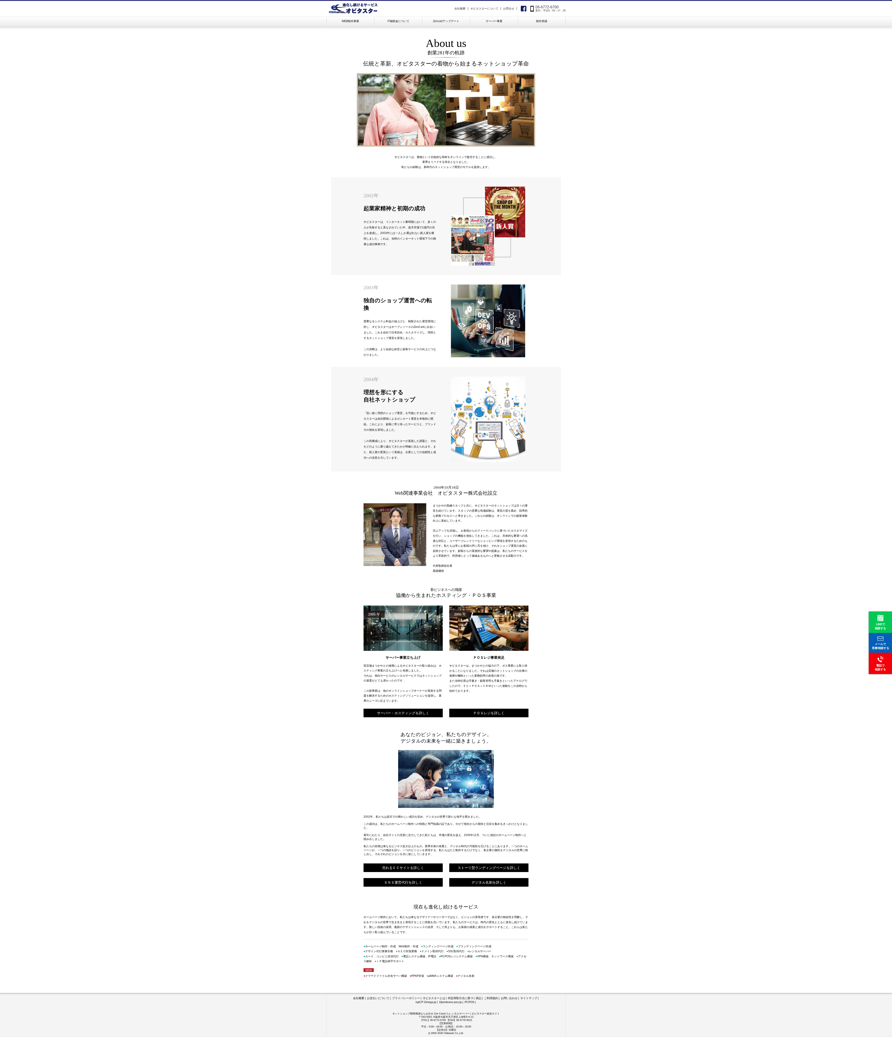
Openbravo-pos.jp (450, 1002)
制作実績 (541, 21)
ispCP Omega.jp (426, 1002)
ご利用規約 (491, 998)
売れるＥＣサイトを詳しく (403, 868)
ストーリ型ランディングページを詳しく (489, 868)
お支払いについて (378, 998)
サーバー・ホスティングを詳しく (403, 713)
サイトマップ (528, 998)
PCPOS (469, 1002)
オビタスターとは (434, 998)
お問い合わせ (509, 998)
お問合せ (508, 8)
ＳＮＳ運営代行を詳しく (403, 882)
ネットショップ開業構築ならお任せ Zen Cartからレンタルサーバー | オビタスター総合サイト (446, 1013)
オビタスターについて (484, 8)
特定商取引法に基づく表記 (464, 998)
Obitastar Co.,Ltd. (454, 1033)
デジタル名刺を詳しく (489, 882)
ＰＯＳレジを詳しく (489, 713)
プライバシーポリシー (406, 998)
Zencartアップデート (446, 21)
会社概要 (460, 8)
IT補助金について (398, 21)
